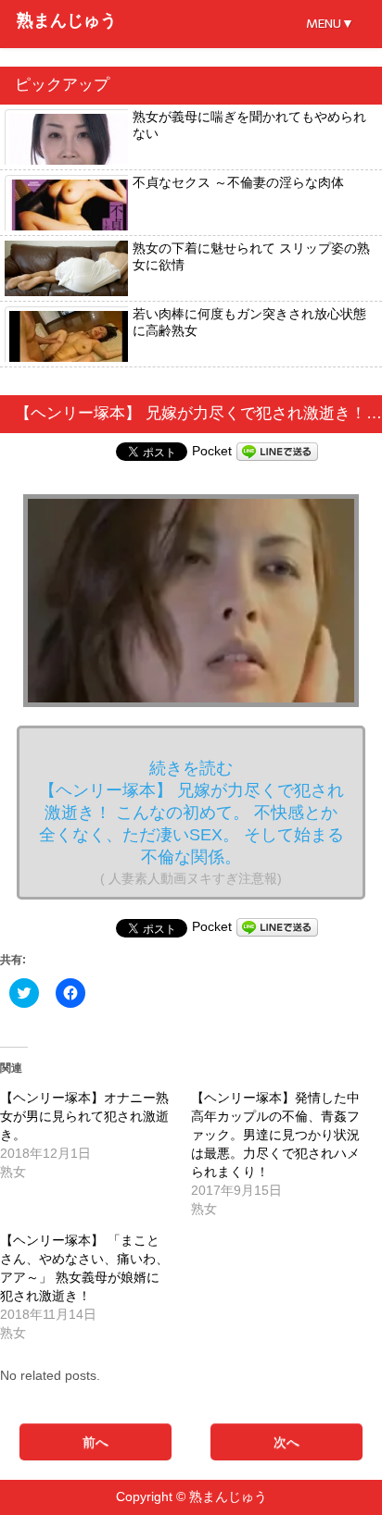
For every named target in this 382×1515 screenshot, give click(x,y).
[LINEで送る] (277, 450)
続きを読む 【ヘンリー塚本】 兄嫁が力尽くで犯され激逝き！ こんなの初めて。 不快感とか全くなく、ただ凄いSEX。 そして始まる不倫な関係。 (191, 822)
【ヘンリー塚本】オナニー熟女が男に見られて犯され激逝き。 (84, 1116)
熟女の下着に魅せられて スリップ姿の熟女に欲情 (251, 256)
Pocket (212, 450)
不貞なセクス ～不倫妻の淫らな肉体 (238, 182)
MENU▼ (330, 23)
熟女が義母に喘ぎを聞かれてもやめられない (249, 125)
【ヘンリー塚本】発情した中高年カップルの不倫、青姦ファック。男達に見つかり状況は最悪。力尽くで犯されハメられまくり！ (275, 1134)
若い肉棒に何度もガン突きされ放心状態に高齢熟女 (249, 322)
